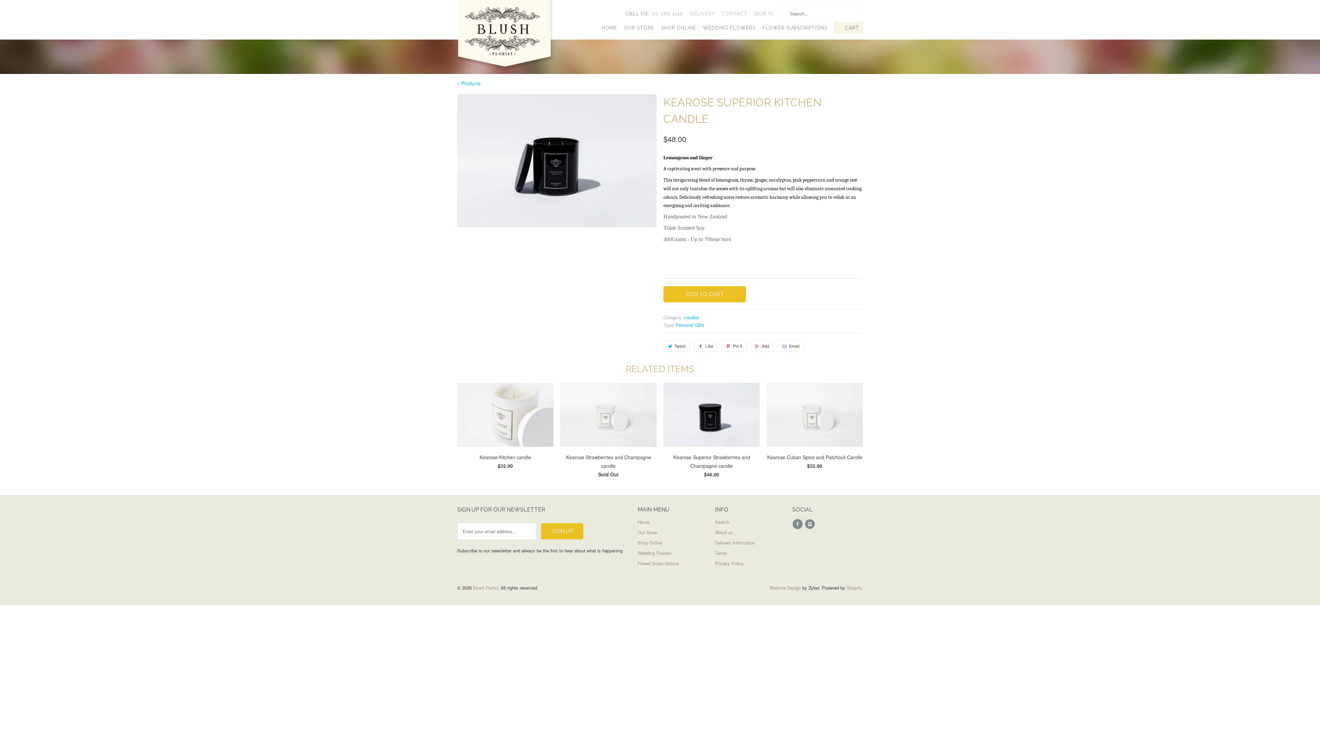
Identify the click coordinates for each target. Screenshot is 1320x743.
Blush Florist (485, 587)
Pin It (737, 346)
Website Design (785, 587)
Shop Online (678, 28)
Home (609, 28)
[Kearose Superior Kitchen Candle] (557, 160)
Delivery (702, 14)
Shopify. (854, 587)
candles (692, 317)
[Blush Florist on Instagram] (811, 524)
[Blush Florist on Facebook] (798, 524)
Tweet (679, 346)
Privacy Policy (729, 563)
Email (794, 346)
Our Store (639, 28)
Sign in (763, 14)
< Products (469, 83)
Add (765, 346)
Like (709, 346)
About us (724, 532)
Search (722, 522)
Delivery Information (735, 542)
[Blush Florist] (505, 37)
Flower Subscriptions (794, 28)
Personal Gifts (690, 325)
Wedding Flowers (729, 28)
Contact (734, 14)
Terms (721, 553)
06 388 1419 (654, 14)
